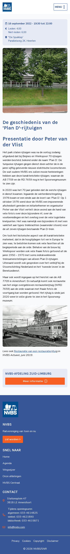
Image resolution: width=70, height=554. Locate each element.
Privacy (16, 541)
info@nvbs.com (16, 527)
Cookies (26, 541)
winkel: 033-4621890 (21, 517)
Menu (58, 7)
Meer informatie (33, 381)
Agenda (7, 463)
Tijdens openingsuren (20, 509)
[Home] (7, 7)
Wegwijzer (9, 470)
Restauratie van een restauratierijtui (35, 351)
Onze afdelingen (12, 476)
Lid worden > (13, 439)
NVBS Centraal (11, 483)
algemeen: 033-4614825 (23, 513)
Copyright (38, 541)
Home (6, 457)
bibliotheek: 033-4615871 (23, 520)
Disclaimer (52, 541)
